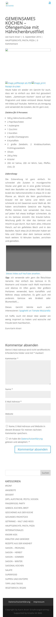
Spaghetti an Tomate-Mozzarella (34, 310)
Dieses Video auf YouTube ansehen (23, 273)
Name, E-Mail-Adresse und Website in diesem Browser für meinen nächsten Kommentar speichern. (25, 430)
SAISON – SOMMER (14, 556)
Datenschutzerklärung (32, 438)
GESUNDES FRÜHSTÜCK (16, 516)
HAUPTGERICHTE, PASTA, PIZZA (20, 40)
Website (9, 413)
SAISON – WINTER (13, 561)
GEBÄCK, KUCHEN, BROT (17, 508)
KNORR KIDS (11, 534)
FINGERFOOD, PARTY (15, 503)
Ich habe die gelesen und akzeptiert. (24, 440)
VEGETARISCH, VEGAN (15, 587)
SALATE (8, 570)
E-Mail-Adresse (13, 401)
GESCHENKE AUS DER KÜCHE (19, 512)
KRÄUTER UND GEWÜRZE (17, 539)
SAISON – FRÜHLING (15, 547)
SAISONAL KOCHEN (14, 565)
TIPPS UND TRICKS (14, 583)
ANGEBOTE (10, 490)
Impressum (38, 601)
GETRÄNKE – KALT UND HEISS (19, 521)
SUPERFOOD (11, 574)
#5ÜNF (8, 485)
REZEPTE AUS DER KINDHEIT (18, 543)
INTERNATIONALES (14, 530)
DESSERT (9, 494)
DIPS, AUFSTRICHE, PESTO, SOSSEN (21, 499)
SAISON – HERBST (13, 552)
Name (9, 389)
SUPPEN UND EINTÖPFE (16, 579)
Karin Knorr (15, 36)
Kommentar (11, 358)
